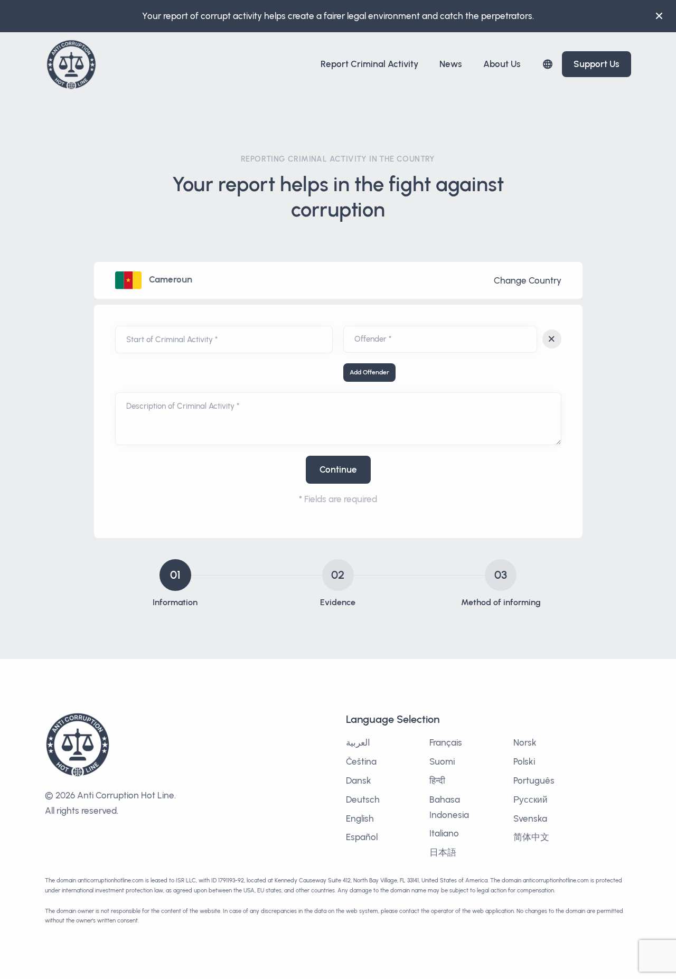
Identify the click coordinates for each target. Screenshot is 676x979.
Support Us (596, 64)
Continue (338, 469)
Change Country (527, 280)
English (360, 818)
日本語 (442, 852)
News (450, 64)
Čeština (361, 761)
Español (362, 837)
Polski (524, 761)
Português (534, 780)
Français (445, 742)
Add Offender (369, 372)
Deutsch (363, 799)
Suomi (442, 761)
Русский (530, 799)
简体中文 (531, 837)
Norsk (525, 742)
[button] (547, 64)
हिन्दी (437, 780)
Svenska (530, 818)
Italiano (444, 833)
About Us (502, 64)
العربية (358, 742)
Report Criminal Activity (369, 64)
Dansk (358, 780)
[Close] (659, 16)
